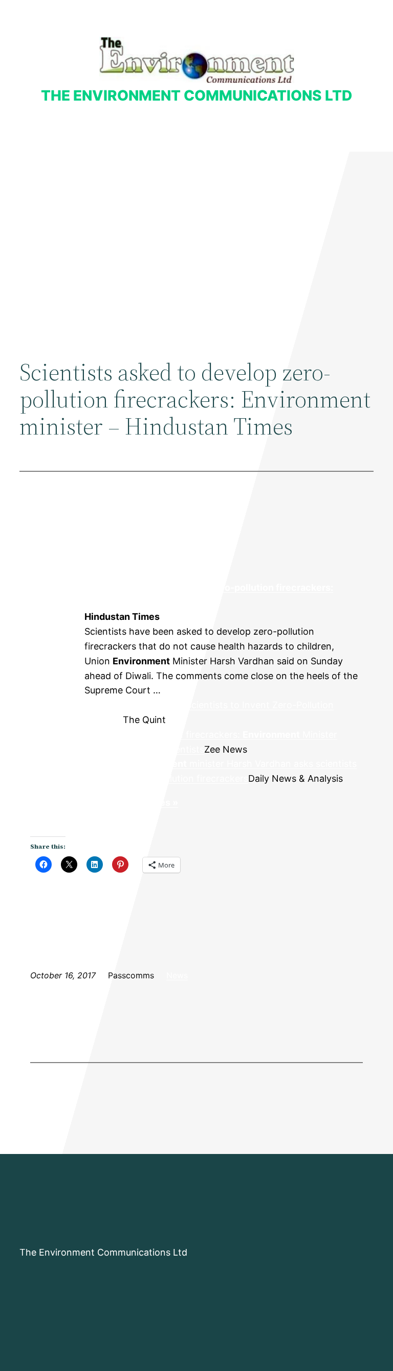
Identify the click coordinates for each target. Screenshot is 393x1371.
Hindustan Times (57, 617)
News (177, 975)
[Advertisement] (197, 235)
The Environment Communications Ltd (196, 95)
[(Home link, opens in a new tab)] (196, 60)
